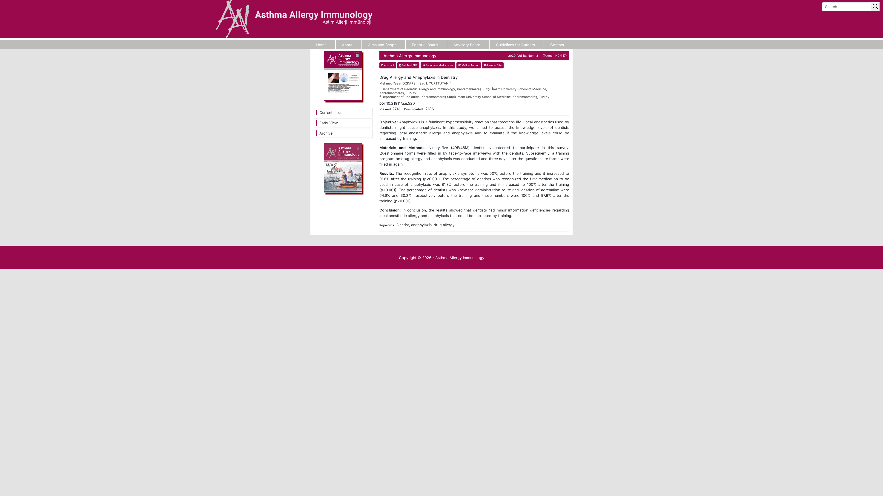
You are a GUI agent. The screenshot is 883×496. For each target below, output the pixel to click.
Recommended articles (439, 65)
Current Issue (330, 112)
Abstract (388, 65)
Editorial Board (425, 44)
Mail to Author (470, 65)
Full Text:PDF (409, 65)
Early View (328, 123)
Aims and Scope (382, 44)
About (347, 44)
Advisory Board (466, 44)
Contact (557, 44)
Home (321, 44)
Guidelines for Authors (515, 44)
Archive (326, 133)
